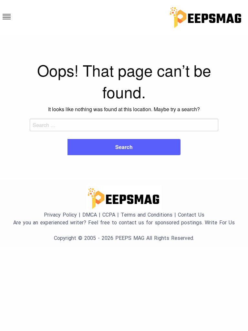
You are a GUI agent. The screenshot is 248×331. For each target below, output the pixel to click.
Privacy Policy (60, 215)
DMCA (89, 215)
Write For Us (220, 222)
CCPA (108, 215)
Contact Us (191, 215)
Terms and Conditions (146, 215)
